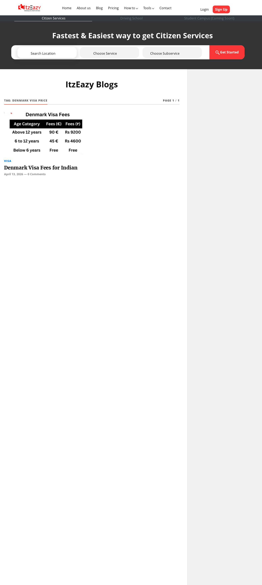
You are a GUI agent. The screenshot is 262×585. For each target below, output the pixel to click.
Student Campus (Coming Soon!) (209, 18)
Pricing (113, 8)
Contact (165, 8)
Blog (99, 8)
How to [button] (130, 8)
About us (84, 8)
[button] (58, 53)
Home (67, 8)
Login (204, 9)
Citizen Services (54, 18)
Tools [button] (147, 8)
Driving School (131, 18)
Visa (7, 161)
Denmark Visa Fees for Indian (40, 168)
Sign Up (221, 9)
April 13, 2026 (13, 174)
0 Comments (37, 174)
